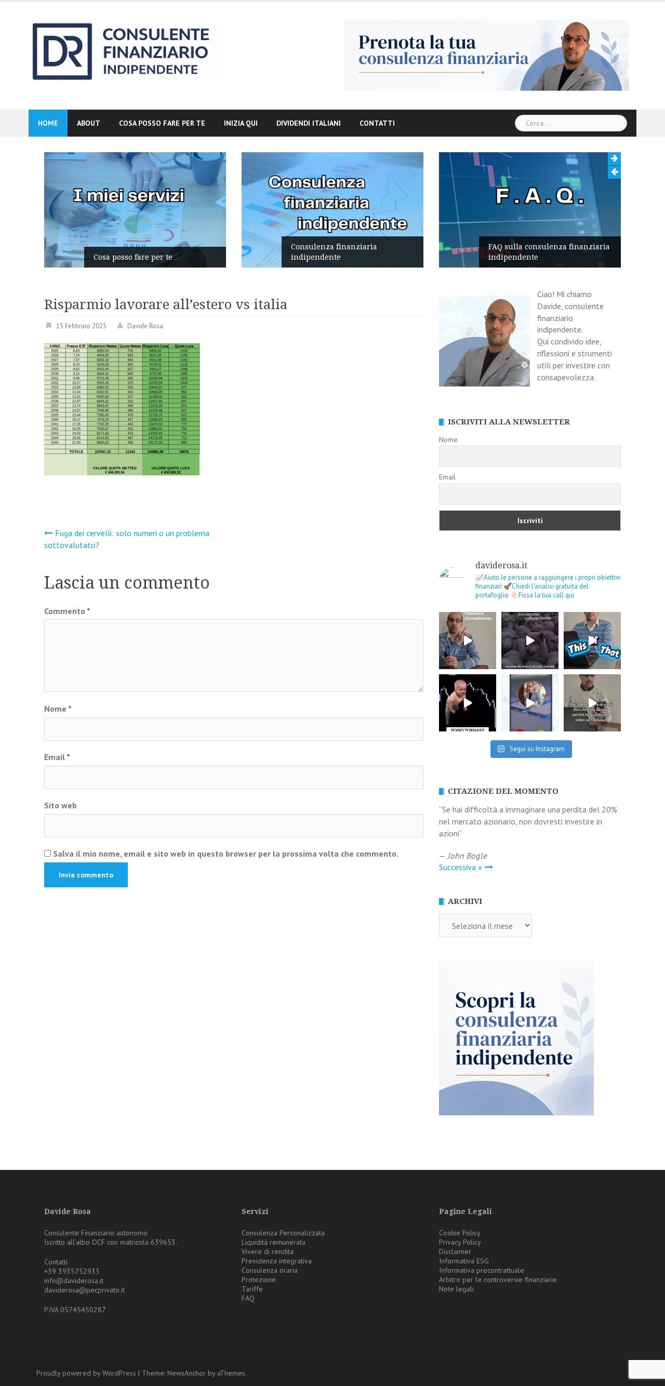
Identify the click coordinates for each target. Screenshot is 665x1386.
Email (57, 757)
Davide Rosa (145, 326)
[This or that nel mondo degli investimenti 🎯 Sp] (592, 640)
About (88, 123)
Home (48, 123)
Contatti (377, 123)
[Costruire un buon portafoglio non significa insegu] (467, 640)
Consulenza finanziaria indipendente (334, 252)
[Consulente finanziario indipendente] (126, 51)
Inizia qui (241, 123)
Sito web (60, 805)
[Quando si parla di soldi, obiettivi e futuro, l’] (529, 702)
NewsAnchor (186, 1373)
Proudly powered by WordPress (86, 1373)
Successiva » (460, 867)
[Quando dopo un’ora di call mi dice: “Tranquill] (592, 702)
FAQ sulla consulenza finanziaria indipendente (549, 252)
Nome (58, 708)
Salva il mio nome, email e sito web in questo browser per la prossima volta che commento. (225, 853)
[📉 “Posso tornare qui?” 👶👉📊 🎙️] (467, 702)
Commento (67, 611)
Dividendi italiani (308, 123)
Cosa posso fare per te (162, 123)
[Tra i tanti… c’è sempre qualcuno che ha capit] (529, 640)
